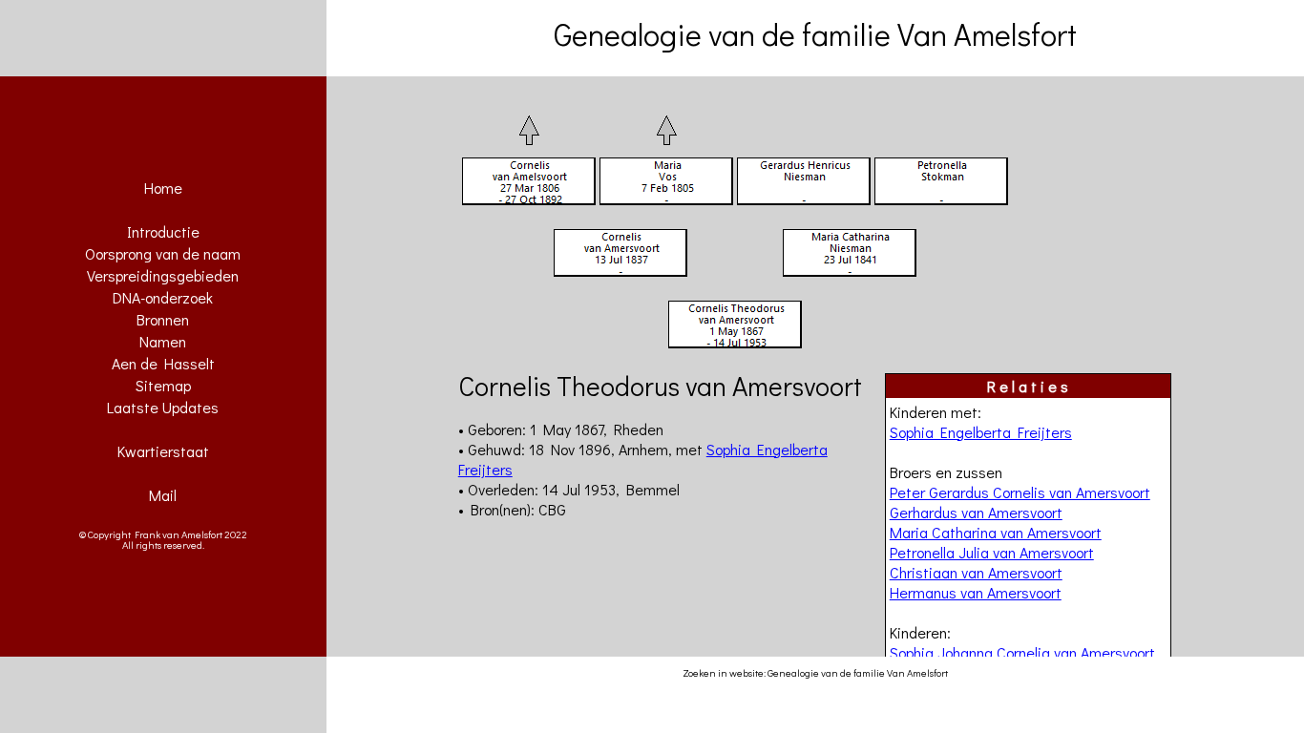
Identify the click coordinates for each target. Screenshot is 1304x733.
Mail (163, 495)
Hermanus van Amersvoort (976, 592)
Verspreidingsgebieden (163, 275)
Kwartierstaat (163, 451)
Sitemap (163, 385)
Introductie (163, 231)
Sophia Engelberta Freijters (981, 432)
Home (163, 188)
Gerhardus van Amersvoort (976, 512)
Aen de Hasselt (163, 363)
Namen (162, 341)
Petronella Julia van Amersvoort (992, 552)
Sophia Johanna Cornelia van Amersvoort (1022, 652)
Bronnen (163, 319)
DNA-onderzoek (163, 297)
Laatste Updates (163, 407)
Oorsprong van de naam (163, 253)
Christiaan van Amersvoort (976, 572)
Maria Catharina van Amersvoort (996, 532)
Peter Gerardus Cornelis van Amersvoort (1020, 492)
